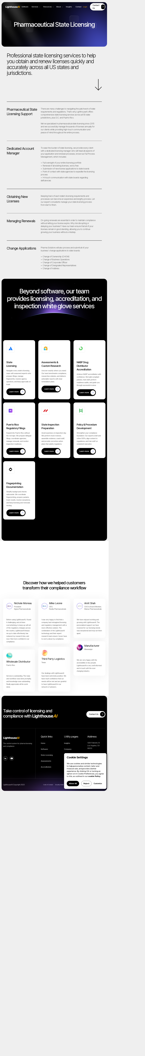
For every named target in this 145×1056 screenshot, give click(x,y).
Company (67, 749)
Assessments (46, 761)
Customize (98, 784)
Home (43, 743)
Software (44, 749)
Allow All (73, 784)
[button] (36, 7)
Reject (86, 784)
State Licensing (47, 755)
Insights (67, 743)
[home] (12, 7)
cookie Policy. (94, 776)
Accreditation (46, 767)
